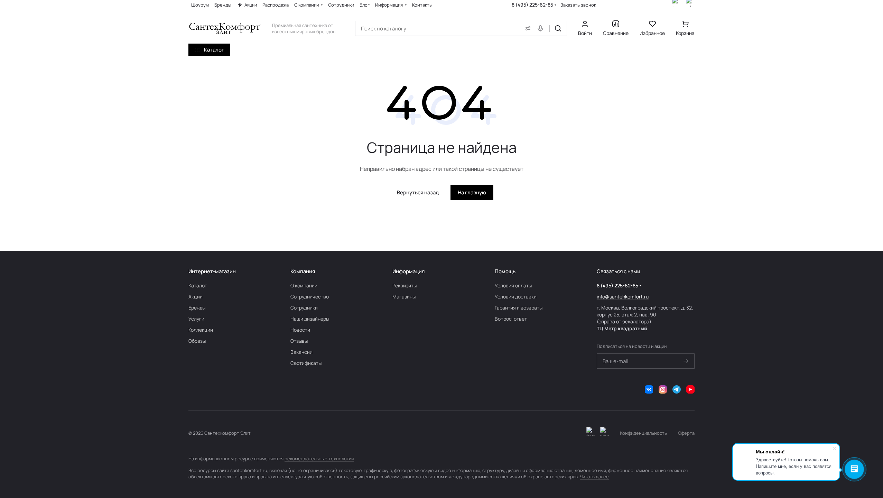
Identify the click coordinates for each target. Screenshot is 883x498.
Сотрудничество (309, 296)
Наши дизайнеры (309, 318)
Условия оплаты (513, 285)
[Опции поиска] (526, 28)
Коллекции (200, 329)
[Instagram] (663, 389)
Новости (300, 329)
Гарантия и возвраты (518, 307)
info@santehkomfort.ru (623, 296)
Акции (195, 296)
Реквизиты (404, 285)
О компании (303, 285)
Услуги (196, 318)
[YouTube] (690, 389)
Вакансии (301, 352)
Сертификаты (306, 363)
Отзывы (299, 341)
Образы (197, 341)
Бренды (196, 307)
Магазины (404, 296)
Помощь (505, 271)
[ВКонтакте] (649, 389)
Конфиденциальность (643, 433)
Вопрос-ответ (511, 318)
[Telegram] (676, 389)
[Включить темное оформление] (590, 433)
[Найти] (558, 28)
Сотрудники (304, 307)
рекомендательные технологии (319, 458)
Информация (408, 271)
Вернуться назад (418, 192)
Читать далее (594, 476)
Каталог (197, 285)
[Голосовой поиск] (541, 28)
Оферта (686, 433)
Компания (302, 271)
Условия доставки (516, 296)
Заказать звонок (578, 5)
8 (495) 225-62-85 (532, 4)
